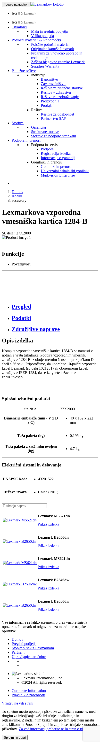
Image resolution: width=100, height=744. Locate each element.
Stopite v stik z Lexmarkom (33, 648)
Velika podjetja (42, 36)
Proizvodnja (50, 101)
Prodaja (46, 105)
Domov (17, 192)
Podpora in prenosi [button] (26, 140)
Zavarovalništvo (53, 84)
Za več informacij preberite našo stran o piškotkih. (57, 729)
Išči (14, 13)
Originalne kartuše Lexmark (52, 49)
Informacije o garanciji (58, 158)
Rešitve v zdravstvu (56, 92)
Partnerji (18, 652)
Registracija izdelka (56, 153)
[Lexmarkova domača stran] (47, 4)
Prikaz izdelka (48, 524)
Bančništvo (49, 79)
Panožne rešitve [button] (24, 71)
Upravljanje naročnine (29, 657)
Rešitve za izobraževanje (60, 97)
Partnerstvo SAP (53, 118)
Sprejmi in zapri (15, 737)
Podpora (47, 149)
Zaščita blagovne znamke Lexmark (58, 62)
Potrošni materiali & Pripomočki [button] (36, 40)
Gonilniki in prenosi (56, 166)
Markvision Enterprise (58, 175)
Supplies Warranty (45, 66)
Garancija (38, 127)
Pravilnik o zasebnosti (28, 695)
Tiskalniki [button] (19, 27)
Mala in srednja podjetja (49, 31)
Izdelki (17, 196)
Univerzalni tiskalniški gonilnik (65, 171)
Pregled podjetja (24, 644)
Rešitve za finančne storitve (62, 88)
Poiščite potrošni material (50, 44)
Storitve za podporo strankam (53, 136)
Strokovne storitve (45, 132)
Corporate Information (29, 691)
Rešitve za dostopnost (57, 114)
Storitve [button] (18, 123)
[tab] (55, 306)
